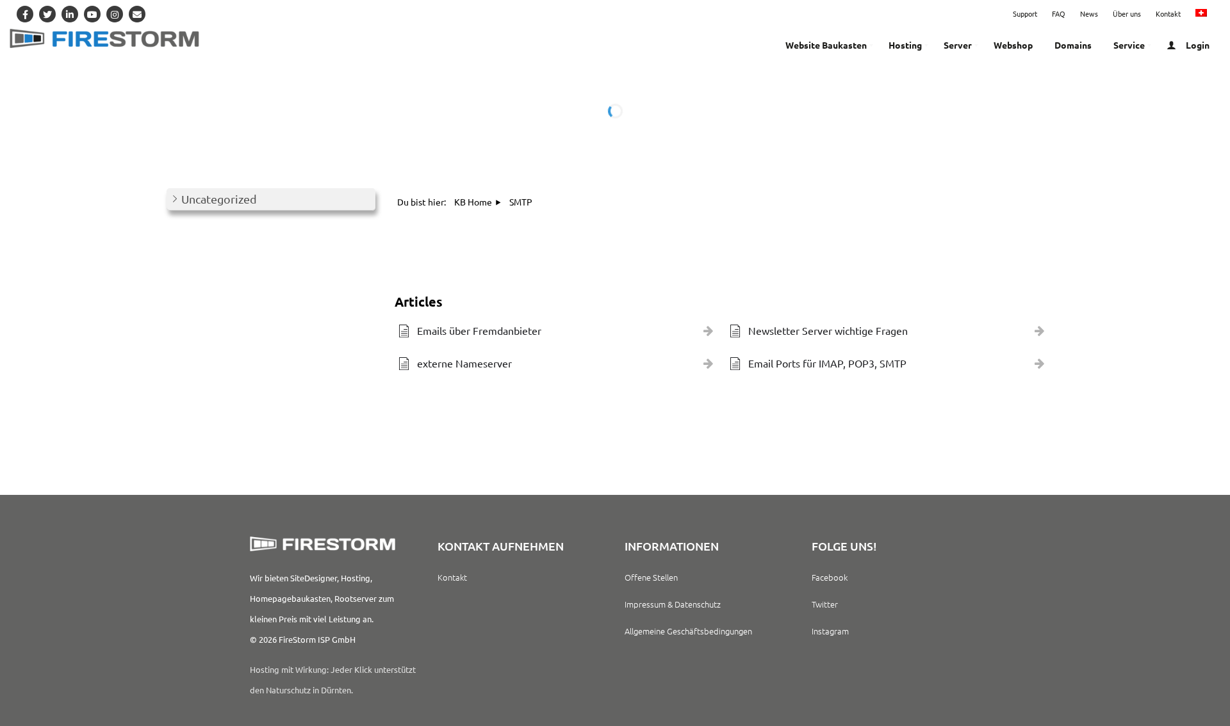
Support (1025, 13)
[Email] (137, 14)
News (1089, 13)
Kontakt (1168, 13)
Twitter (825, 604)
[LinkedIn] (70, 14)
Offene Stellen (651, 577)
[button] (271, 199)
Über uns (1127, 13)
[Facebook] (25, 14)
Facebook (830, 577)
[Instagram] (114, 14)
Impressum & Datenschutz (673, 604)
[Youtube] (92, 14)
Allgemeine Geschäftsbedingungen (688, 631)
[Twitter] (47, 14)
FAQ (1058, 13)
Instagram (830, 631)
